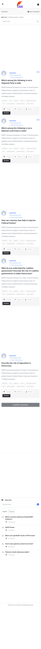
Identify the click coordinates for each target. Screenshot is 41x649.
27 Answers (11, 538)
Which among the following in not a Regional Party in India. (17, 81)
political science (21, 103)
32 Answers (11, 530)
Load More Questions (20, 405)
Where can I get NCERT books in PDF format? (20, 535)
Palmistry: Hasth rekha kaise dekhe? (17, 552)
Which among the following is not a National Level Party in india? (16, 129)
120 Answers (11, 522)
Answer (6, 113)
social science (30, 103)
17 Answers (11, 555)
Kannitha (13, 73)
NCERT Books (10, 527)
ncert (3, 103)
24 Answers (11, 547)
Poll (38, 72)
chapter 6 (16, 100)
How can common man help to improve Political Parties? (18, 221)
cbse (10, 100)
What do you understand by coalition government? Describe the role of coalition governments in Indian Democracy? (20, 271)
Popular (5, 511)
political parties (11, 103)
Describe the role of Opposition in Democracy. (16, 364)
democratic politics (31, 100)
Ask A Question (34, 12)
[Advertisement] (20, 47)
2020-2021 (4, 100)
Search (5, 12)
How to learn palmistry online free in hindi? (19, 544)
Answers (11, 511)
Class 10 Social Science (17, 77)
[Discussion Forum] (20, 4)
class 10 (22, 100)
